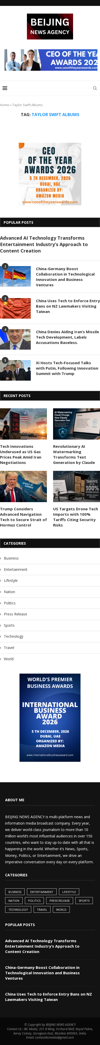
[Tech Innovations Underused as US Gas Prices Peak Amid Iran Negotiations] (23, 424)
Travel (9, 647)
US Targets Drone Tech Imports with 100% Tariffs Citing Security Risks (75, 516)
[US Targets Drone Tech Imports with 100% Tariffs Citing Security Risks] (76, 486)
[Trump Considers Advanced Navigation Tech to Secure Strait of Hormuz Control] (23, 486)
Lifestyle (11, 580)
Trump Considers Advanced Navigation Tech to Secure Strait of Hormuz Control (23, 516)
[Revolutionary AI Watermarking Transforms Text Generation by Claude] (76, 424)
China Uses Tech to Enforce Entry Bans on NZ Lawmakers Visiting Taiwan (68, 306)
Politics (10, 603)
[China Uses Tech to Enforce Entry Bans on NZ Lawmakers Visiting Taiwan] (15, 308)
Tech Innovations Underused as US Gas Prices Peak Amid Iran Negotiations (20, 454)
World (9, 658)
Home (4, 105)
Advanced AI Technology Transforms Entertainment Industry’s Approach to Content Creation (44, 244)
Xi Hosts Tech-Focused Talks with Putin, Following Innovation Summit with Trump (67, 368)
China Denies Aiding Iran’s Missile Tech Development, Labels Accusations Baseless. (67, 337)
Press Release (15, 614)
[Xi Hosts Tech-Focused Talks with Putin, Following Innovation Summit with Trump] (15, 370)
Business (11, 558)
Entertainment (15, 569)
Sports (9, 625)
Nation (9, 591)
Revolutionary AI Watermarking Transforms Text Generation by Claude (74, 454)
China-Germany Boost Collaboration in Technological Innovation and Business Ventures (65, 276)
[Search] (94, 88)
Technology (13, 636)
